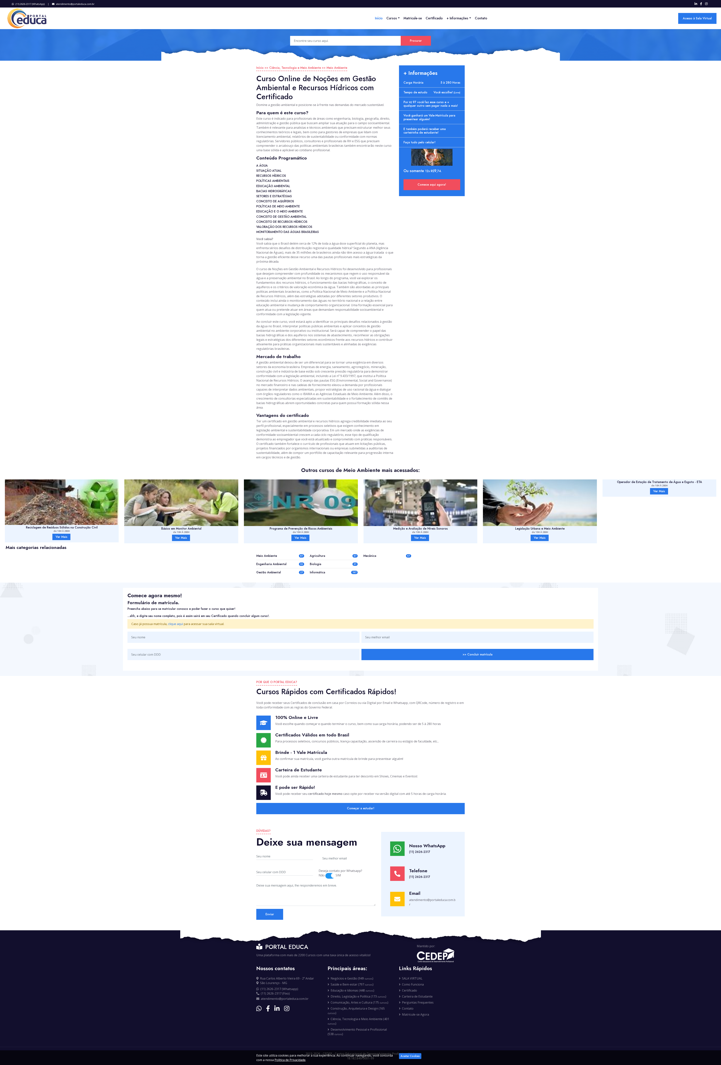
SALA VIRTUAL (412, 978)
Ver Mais (61, 538)
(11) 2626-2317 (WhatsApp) (30, 4)
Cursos (391, 18)
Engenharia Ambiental (271, 564)
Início (379, 18)
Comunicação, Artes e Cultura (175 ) (359, 1002)
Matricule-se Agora (415, 1014)
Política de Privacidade (290, 1060)
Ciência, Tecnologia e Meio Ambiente (295, 68)
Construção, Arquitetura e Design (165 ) (356, 1010)
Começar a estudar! (360, 808)
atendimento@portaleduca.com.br (75, 4)
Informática (317, 572)
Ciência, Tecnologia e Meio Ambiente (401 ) (358, 1021)
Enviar (269, 914)
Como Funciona (413, 984)
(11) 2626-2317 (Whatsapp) (279, 989)
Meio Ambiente (337, 68)
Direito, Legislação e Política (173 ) (358, 996)
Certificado (434, 18)
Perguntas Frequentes (418, 1002)
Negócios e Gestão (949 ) (352, 978)
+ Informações (457, 18)
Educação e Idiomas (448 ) (352, 990)
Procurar (416, 41)
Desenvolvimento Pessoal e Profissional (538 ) (357, 1031)
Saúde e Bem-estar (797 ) (352, 984)
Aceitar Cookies (410, 1056)
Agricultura (317, 556)
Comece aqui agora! (432, 184)
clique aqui (175, 624)
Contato (481, 18)
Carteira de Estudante (417, 996)
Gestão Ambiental (268, 572)
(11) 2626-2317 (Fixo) (275, 993)
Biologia (315, 564)
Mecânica (369, 556)
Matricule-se (412, 18)
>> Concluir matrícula (477, 654)
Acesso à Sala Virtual (697, 18)
